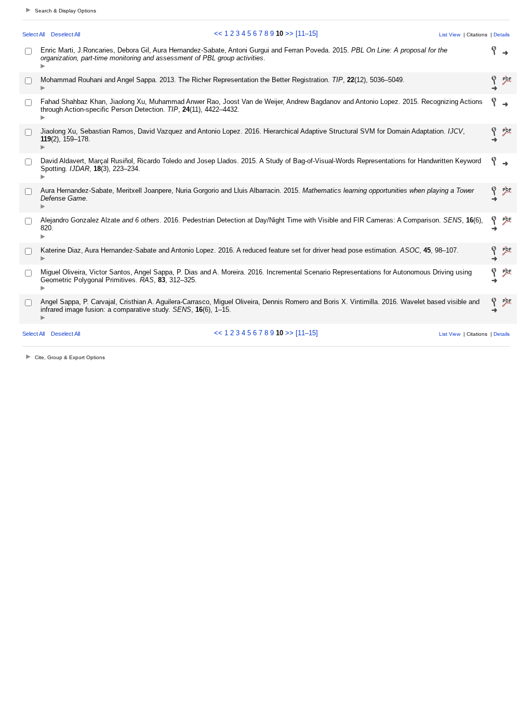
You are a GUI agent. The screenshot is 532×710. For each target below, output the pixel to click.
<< (218, 33)
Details (502, 34)
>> (289, 33)
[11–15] (307, 33)
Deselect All (65, 34)
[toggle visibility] (43, 67)
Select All (33, 34)
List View (449, 34)
